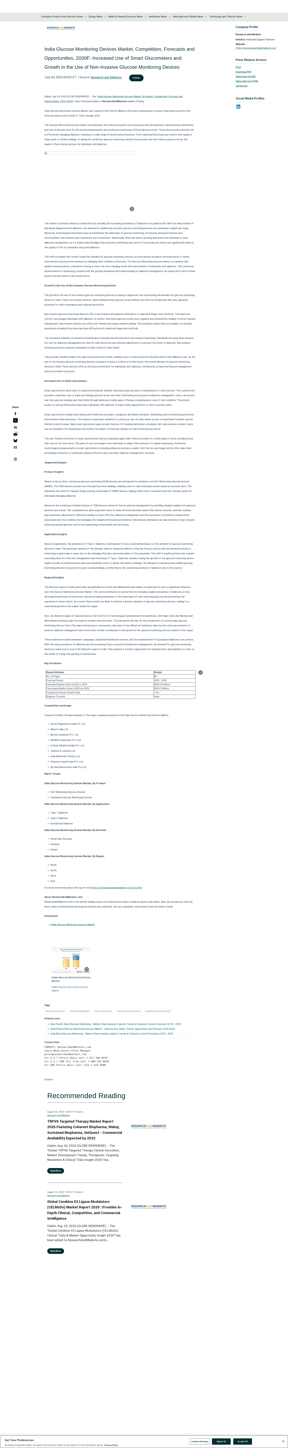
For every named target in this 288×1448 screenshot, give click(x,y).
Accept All (243, 1441)
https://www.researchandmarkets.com (256, 48)
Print (238, 67)
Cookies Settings (199, 1441)
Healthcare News (157, 16)
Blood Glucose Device (55, 1011)
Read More (55, 1171)
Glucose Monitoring (103, 1011)
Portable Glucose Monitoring (158, 1011)
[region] (144, 1441)
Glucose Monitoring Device (128, 1011)
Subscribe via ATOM (247, 81)
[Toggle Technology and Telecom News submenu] (245, 16)
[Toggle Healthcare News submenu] (169, 16)
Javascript (242, 85)
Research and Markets (106, 77)
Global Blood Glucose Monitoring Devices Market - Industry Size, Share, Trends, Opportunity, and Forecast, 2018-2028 (112, 1028)
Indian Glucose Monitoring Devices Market (72, 924)
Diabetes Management (80, 1011)
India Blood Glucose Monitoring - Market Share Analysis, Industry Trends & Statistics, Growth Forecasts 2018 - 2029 (111, 1033)
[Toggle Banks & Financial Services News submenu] (145, 16)
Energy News (95, 16)
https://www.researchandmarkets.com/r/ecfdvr (116, 887)
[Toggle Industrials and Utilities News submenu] (206, 16)
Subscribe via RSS (245, 76)
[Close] (283, 1441)
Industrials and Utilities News (188, 16)
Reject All (221, 1441)
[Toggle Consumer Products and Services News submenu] (85, 16)
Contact (48, 1079)
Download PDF (244, 72)
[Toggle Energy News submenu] (105, 16)
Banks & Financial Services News (125, 16)
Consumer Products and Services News (62, 16)
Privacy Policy (111, 1445)
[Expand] (132, 209)
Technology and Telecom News (226, 16)
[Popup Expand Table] (200, 672)
